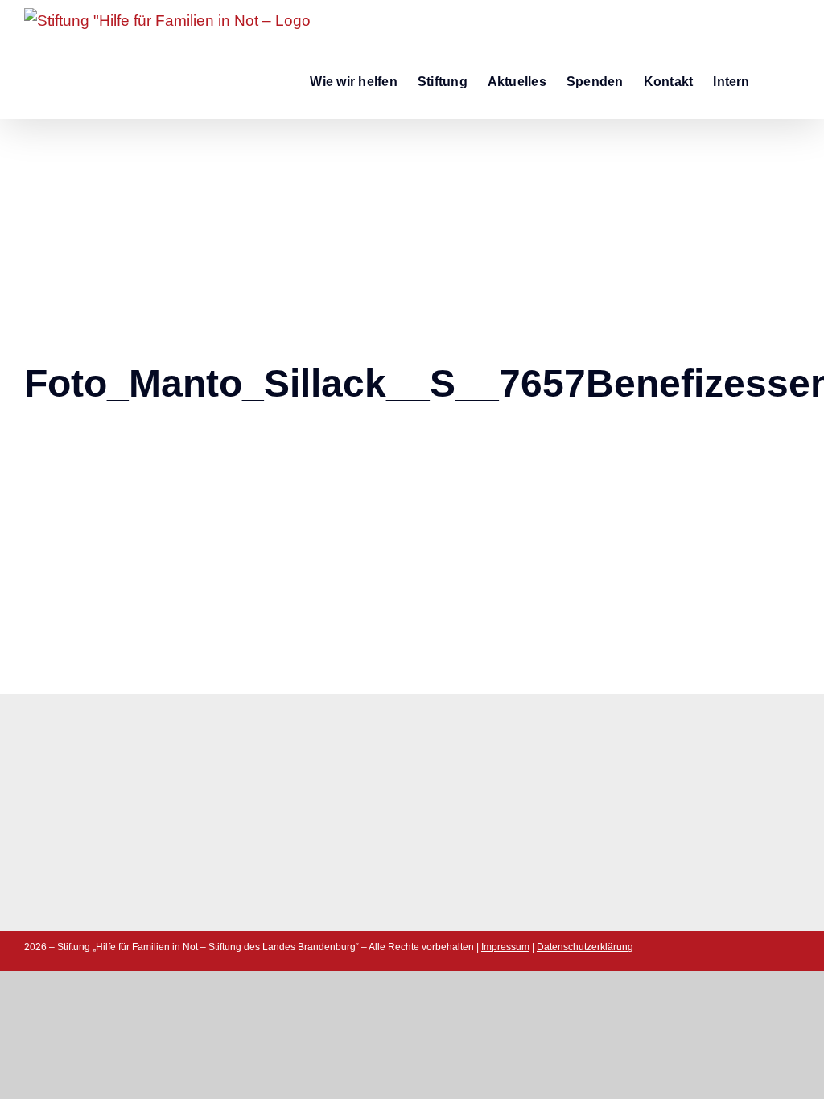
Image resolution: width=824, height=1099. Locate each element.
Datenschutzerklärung (585, 947)
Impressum (505, 947)
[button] (775, 80)
